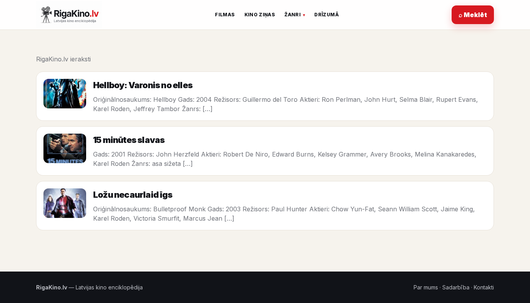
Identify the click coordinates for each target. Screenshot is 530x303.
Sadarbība (455, 287)
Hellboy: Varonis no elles (142, 85)
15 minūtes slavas (129, 140)
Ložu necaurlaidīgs (133, 195)
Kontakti (484, 287)
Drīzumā (326, 14)
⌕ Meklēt (473, 15)
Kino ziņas (259, 14)
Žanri (292, 14)
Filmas (225, 14)
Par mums (426, 287)
